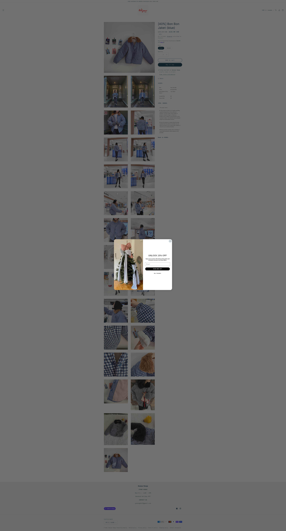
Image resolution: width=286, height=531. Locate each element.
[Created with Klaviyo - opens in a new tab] (143, 291)
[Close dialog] (170, 241)
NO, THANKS (157, 273)
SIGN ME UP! (157, 269)
